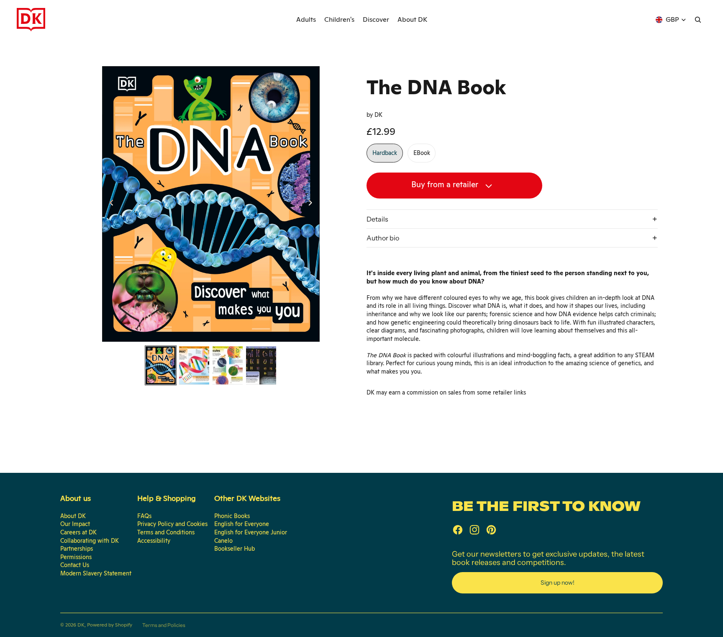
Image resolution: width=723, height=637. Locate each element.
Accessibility (153, 540)
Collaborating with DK (89, 540)
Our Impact (75, 524)
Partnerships (76, 548)
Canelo (223, 540)
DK (81, 625)
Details (377, 219)
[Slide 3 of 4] (228, 365)
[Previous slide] (109, 204)
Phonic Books (232, 516)
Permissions (76, 557)
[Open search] (698, 19)
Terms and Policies (163, 625)
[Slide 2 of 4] (194, 365)
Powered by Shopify (109, 625)
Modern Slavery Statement (95, 573)
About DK (73, 516)
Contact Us (74, 565)
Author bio (383, 238)
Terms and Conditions (166, 532)
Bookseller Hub (234, 548)
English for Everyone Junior (250, 532)
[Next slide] (313, 204)
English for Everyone (241, 524)
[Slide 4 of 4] (261, 365)
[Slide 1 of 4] (161, 365)
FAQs (144, 516)
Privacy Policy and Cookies (172, 524)
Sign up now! (557, 582)
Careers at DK (78, 532)
